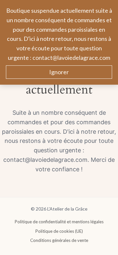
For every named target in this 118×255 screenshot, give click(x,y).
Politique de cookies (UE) (59, 231)
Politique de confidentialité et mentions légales (59, 221)
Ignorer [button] (59, 72)
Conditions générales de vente (59, 240)
